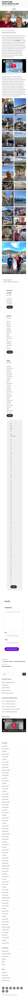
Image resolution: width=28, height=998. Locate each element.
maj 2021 (4, 908)
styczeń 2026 (5, 762)
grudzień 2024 (5, 796)
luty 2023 (4, 855)
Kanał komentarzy (6, 977)
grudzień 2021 (5, 892)
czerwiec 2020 (5, 937)
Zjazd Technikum (6, 687)
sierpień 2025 (5, 775)
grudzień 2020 (5, 921)
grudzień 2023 (5, 828)
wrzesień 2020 (5, 929)
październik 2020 (6, 927)
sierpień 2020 (5, 932)
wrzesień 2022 (5, 868)
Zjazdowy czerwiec (6, 690)
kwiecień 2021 (5, 911)
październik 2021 (6, 897)
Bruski (5, 281)
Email (6, 639)
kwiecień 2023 (5, 850)
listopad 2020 (5, 924)
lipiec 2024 (4, 810)
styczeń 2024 (5, 826)
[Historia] (14, 988)
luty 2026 (4, 759)
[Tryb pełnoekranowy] (24, 730)
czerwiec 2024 (5, 812)
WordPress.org (5, 980)
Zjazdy (3, 961)
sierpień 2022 (5, 871)
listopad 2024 (5, 799)
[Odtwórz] (3, 730)
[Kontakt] (7, 991)
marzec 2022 (5, 884)
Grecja (10, 281)
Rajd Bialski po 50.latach (11, 711)
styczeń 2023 (5, 858)
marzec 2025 (5, 788)
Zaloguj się (4, 972)
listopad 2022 (5, 863)
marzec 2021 (5, 913)
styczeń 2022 (5, 889)
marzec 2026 (5, 756)
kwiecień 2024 (5, 818)
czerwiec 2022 (5, 876)
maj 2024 (4, 815)
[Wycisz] (22, 730)
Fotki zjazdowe (5, 685)
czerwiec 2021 (5, 905)
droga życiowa (5, 951)
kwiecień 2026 (5, 754)
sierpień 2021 (5, 903)
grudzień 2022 (5, 860)
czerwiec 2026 (5, 748)
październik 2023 (6, 834)
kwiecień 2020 (5, 943)
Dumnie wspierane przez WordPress (9, 994)
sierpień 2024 (5, 807)
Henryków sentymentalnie (10, 3)
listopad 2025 (5, 767)
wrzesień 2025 (5, 772)
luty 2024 (4, 823)
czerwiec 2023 (5, 844)
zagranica (4, 959)
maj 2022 (4, 879)
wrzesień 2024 (5, 804)
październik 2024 (6, 802)
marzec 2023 (5, 852)
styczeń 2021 (5, 919)
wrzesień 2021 (5, 900)
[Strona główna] (3, 988)
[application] (14, 725)
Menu (14, 9)
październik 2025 (6, 770)
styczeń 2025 (5, 794)
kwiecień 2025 (5, 786)
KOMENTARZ (8, 607)
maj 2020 (4, 940)
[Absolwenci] (21, 988)
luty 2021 (4, 916)
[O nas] (10, 988)
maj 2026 (4, 751)
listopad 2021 (5, 895)
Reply (10, 307)
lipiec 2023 (4, 842)
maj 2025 (4, 783)
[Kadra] (18, 988)
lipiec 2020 (4, 935)
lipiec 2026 (4, 746)
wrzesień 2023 (5, 836)
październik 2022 (6, 865)
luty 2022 (4, 887)
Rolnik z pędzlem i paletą (7, 693)
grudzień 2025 (5, 764)
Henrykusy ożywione (10, 703)
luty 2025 (4, 791)
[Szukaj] (24, 674)
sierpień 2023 (5, 839)
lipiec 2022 (4, 873)
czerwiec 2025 (5, 780)
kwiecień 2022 (5, 881)
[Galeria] (3, 991)
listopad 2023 (5, 831)
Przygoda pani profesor (10, 701)
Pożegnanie (17, 709)
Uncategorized (5, 956)
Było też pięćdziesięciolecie (8, 682)
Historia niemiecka (6, 953)
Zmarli (3, 964)
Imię (6, 632)
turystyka (15, 281)
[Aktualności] (7, 988)
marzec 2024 (5, 820)
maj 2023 (4, 847)
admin (13, 30)
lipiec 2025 (4, 778)
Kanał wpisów (5, 975)
